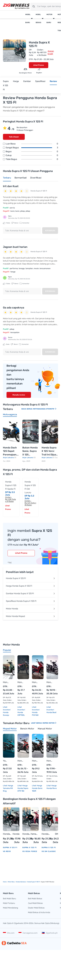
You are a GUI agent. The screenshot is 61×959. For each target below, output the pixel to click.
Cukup (32, 155)
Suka (8, 223)
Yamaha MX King (6, 760)
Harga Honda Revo (51, 787)
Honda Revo (49, 760)
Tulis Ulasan (14, 137)
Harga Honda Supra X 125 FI (19, 586)
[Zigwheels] (16, 6)
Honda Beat (49, 682)
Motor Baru (49, 18)
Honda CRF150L (20, 682)
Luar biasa (32, 144)
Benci (16, 223)
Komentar (25, 223)
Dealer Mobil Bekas (36, 908)
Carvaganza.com (30, 933)
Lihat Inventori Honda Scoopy (7, 711)
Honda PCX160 (35, 682)
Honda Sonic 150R (35, 760)
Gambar (27, 81)
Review (53, 81)
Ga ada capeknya (13, 307)
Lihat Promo (38, 65)
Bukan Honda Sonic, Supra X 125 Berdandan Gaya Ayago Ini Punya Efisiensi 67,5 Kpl (30, 451)
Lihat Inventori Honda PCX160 (36, 711)
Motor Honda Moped (15, 616)
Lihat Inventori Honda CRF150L (21, 711)
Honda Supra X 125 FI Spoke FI (10, 485)
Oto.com (11, 933)
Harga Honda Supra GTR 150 (22, 788)
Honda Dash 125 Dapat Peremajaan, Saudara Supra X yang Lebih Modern (10, 451)
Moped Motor (48, 723)
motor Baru (11, 882)
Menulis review (18, 395)
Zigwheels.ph (52, 933)
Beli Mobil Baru (9, 898)
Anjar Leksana (8, 458)
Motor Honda (12, 608)
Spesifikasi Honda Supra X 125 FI (21, 601)
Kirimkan (50, 230)
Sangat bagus (32, 148)
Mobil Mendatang (10, 908)
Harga (16, 81)
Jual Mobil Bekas (35, 903)
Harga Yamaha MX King (8, 788)
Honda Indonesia (21, 882)
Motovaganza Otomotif (44, 409)
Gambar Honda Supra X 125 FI (20, 593)
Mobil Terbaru (9, 903)
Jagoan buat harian (15, 246)
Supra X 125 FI (6, 85)
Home (5, 882)
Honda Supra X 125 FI (16, 578)
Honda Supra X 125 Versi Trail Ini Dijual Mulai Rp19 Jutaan (49, 451)
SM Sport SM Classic (54, 834)
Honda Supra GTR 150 (20, 760)
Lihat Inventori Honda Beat (51, 709)
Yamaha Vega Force (34, 834)
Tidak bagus (32, 159)
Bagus (32, 152)
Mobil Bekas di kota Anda (39, 912)
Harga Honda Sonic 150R (37, 788)
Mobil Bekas (38, 18)
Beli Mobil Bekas (35, 898)
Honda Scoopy (6, 682)
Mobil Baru (27, 18)
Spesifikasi (40, 81)
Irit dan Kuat (11, 186)
